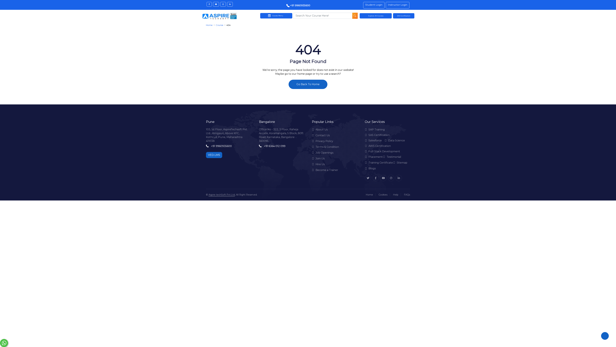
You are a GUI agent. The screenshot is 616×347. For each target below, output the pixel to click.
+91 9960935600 (300, 5)
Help (395, 194)
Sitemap (402, 162)
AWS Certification (379, 145)
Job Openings (324, 152)
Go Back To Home (308, 84)
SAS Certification (379, 135)
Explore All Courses (375, 16)
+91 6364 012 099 (274, 146)
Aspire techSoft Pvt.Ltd (222, 194)
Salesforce (375, 140)
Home (209, 25)
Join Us (320, 158)
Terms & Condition (327, 146)
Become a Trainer (327, 170)
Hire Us (320, 164)
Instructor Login (397, 4)
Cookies (383, 194)
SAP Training (376, 129)
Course (219, 25)
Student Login (373, 4)
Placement (375, 156)
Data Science (396, 140)
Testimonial (394, 156)
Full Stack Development (384, 151)
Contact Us (323, 135)
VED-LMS (214, 154)
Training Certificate (380, 162)
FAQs (407, 194)
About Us (322, 129)
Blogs (372, 168)
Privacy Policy (324, 141)
